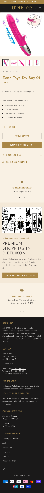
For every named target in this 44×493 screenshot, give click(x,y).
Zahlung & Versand (11, 438)
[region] (22, 186)
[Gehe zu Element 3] (21, 62)
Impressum (7, 451)
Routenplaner (7, 363)
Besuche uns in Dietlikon (20, 275)
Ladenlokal (34, 2)
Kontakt (5, 456)
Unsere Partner (9, 460)
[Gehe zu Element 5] (37, 62)
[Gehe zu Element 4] (29, 62)
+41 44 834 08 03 (16, 371)
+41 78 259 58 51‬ (18, 368)
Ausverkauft (22, 136)
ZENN (5, 83)
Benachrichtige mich (22, 145)
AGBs (4, 443)
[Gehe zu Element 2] (13, 62)
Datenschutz (7, 447)
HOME (5, 71)
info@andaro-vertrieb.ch (17, 373)
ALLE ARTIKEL (18, 71)
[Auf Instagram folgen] (3, 468)
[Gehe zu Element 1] (5, 62)
